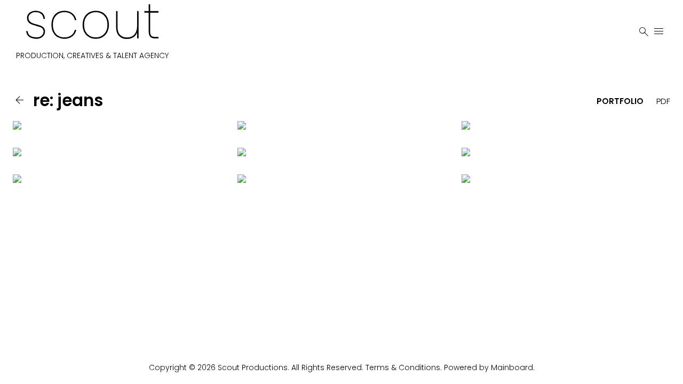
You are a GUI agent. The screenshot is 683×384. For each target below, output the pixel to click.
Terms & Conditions (403, 367)
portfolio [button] (620, 101)
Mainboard (512, 367)
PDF (663, 101)
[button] (21, 100)
